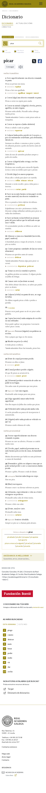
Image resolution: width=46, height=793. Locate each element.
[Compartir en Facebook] (40, 61)
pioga (10, 630)
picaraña (37, 543)
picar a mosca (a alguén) (14, 543)
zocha (10, 671)
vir (9, 662)
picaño (18, 537)
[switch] (31, 555)
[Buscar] (40, 43)
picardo (27, 546)
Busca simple (7, 37)
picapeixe (34, 537)
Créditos (6, 27)
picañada (11, 537)
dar (9, 667)
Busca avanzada (32, 37)
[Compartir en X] (34, 61)
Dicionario (7, 23)
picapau (26, 537)
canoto (10, 635)
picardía (19, 546)
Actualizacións (24, 23)
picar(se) (28, 543)
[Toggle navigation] (40, 4)
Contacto (5, 760)
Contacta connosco (9, 747)
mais (10, 644)
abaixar (11, 639)
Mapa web (6, 754)
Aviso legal (6, 757)
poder (10, 653)
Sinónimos (19, 37)
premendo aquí (37, 607)
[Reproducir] (20, 67)
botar (10, 649)
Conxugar (10, 67)
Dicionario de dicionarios (18, 693)
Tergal (10, 689)
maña (10, 658)
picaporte (23, 540)
